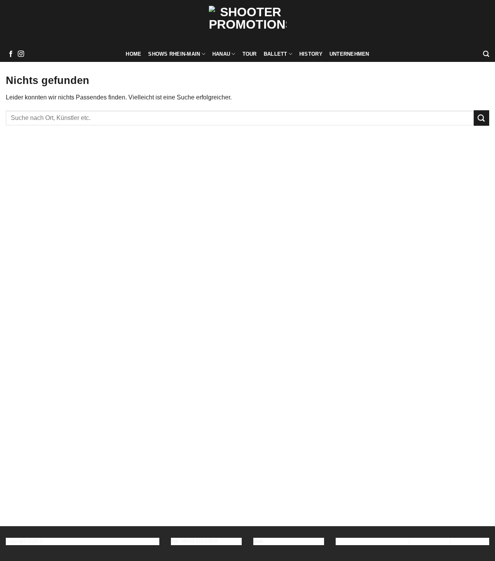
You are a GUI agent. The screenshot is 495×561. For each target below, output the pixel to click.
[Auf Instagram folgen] (21, 54)
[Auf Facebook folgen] (11, 54)
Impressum (392, 541)
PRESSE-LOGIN (470, 541)
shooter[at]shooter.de (287, 541)
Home (133, 54)
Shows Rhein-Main (174, 54)
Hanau (221, 54)
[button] (486, 54)
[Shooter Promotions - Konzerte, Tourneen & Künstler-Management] (248, 23)
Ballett (275, 54)
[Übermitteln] (481, 117)
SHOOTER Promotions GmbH (76, 541)
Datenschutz (429, 541)
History (311, 54)
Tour (249, 54)
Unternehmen (349, 54)
